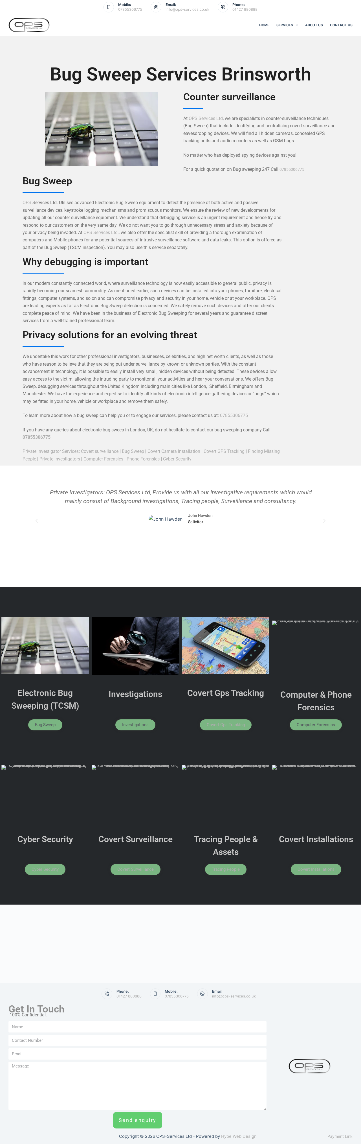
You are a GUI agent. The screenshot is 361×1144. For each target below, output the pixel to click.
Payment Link (340, 1136)
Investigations (135, 694)
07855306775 (130, 9)
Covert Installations (316, 839)
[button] (36, 521)
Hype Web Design (239, 1136)
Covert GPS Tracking (224, 451)
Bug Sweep (133, 451)
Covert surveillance (99, 451)
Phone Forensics (143, 459)
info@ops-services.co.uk (187, 9)
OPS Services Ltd (206, 118)
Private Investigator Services (51, 451)
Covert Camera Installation (174, 451)
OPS (27, 202)
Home (264, 25)
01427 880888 (244, 9)
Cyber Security (177, 459)
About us (314, 25)
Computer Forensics (103, 459)
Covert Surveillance (135, 839)
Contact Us (341, 25)
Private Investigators (59, 459)
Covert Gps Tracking (225, 693)
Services (284, 25)
